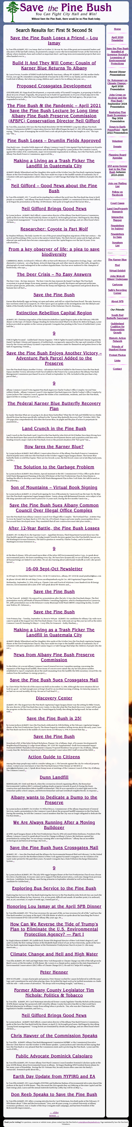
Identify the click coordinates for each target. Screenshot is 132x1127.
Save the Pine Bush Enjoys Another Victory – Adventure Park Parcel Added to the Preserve (54, 358)
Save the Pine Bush (54, 294)
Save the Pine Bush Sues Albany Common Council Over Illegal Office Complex (54, 508)
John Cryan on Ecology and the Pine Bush (117, 97)
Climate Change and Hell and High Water (54, 954)
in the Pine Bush (118, 169)
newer (54, 1115)
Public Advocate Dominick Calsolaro (54, 1056)
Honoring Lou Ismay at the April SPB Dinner (54, 906)
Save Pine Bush (66, 7)
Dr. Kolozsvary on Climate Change (117, 82)
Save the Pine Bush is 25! (54, 718)
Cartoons (117, 284)
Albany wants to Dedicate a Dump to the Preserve (54, 800)
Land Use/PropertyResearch (117, 210)
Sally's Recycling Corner (117, 292)
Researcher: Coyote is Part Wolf (54, 229)
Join (110, 183)
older (54, 1112)
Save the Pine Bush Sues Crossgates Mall (54, 680)
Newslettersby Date (117, 236)
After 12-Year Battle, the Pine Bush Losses (54, 528)
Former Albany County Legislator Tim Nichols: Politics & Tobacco (54, 992)
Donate (117, 146)
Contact (117, 368)
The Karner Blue (117, 259)
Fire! (117, 265)
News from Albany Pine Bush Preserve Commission (54, 657)
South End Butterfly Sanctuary (117, 317)
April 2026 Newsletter (117, 39)
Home (117, 28)
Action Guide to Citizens (54, 756)
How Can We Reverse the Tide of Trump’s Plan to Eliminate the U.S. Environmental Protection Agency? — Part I (54, 929)
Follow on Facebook (117, 193)
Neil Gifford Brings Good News (54, 208)
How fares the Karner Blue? (54, 446)
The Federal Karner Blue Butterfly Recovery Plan (54, 406)
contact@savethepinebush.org (89, 1122)
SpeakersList (117, 244)
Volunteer (117, 140)
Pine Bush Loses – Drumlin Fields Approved (54, 140)
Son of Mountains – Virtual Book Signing (54, 487)
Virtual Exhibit (117, 270)
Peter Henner (54, 972)
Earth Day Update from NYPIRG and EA (54, 1076)
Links (117, 360)
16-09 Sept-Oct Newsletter (54, 568)
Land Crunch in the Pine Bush (54, 428)
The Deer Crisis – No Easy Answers (54, 274)
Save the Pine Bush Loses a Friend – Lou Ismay (54, 40)
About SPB (117, 301)
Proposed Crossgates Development (54, 85)
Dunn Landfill (54, 777)
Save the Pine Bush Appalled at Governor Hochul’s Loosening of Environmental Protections (117, 56)
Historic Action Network (117, 340)
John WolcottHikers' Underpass (117, 278)
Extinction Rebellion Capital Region (54, 312)
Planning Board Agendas (117, 156)
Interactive (117, 217)
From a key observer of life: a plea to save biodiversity (54, 251)
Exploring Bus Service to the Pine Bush (54, 888)
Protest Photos (117, 354)
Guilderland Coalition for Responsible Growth (117, 328)
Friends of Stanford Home (117, 348)
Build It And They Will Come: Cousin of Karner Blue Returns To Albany (54, 65)
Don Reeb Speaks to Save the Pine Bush (54, 1094)
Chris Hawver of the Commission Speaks (54, 1035)
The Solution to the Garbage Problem (54, 467)
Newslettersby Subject (117, 227)
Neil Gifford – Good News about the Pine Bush (54, 188)
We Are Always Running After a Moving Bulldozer (54, 825)
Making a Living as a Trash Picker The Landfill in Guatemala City (54, 163)
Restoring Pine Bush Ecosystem (116, 114)
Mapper (117, 220)
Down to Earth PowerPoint (116, 128)
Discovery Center (54, 698)
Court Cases (117, 203)
